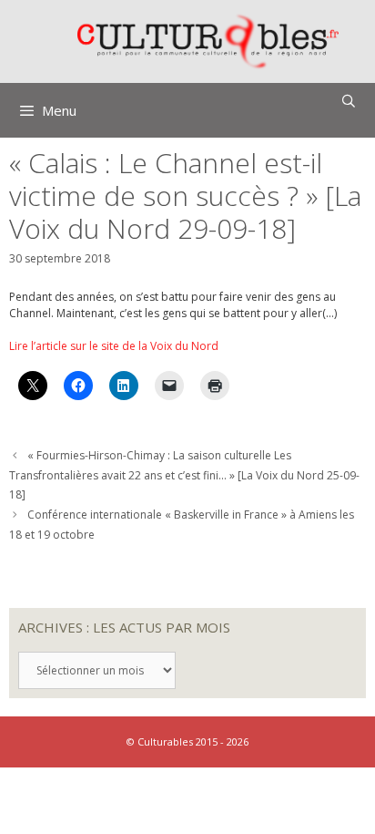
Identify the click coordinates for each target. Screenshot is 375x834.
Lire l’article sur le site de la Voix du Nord (113, 346)
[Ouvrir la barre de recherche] (348, 101)
